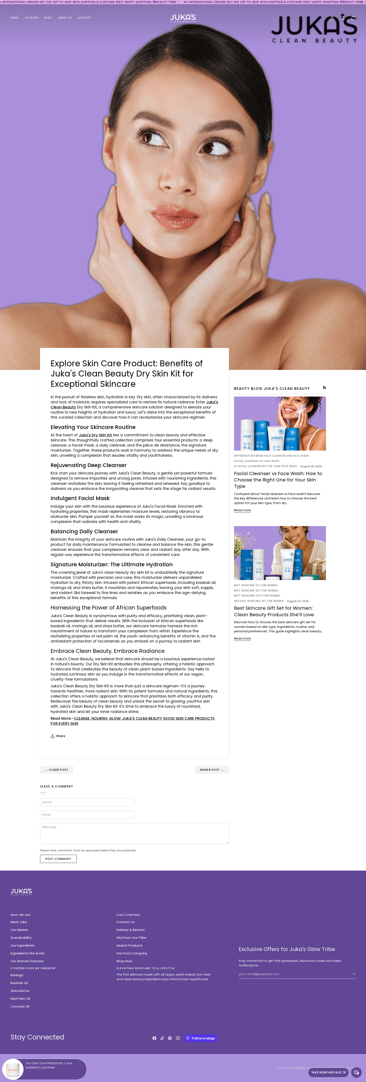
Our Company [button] (128, 915)
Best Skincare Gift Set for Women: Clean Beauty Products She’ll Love (274, 611)
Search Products (129, 945)
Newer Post (212, 770)
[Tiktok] (162, 1038)
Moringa (17, 975)
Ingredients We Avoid (27, 953)
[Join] (351, 973)
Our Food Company (131, 953)
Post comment (58, 859)
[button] (31, 18)
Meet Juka (19, 922)
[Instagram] (178, 1038)
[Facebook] (154, 1038)
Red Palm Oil (20, 998)
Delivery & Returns (130, 930)
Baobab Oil (19, 983)
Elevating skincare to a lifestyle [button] (145, 968)
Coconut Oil (20, 1006)
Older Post (56, 770)
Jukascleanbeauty (295, 1068)
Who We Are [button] (21, 915)
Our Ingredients (23, 945)
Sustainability (21, 937)
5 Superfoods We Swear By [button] (33, 968)
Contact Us (125, 922)
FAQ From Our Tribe (131, 937)
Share (60, 736)
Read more (242, 510)
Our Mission (19, 930)
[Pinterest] (170, 1038)
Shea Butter (20, 990)
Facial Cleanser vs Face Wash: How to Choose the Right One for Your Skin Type (278, 480)
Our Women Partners (27, 961)
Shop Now (124, 961)
